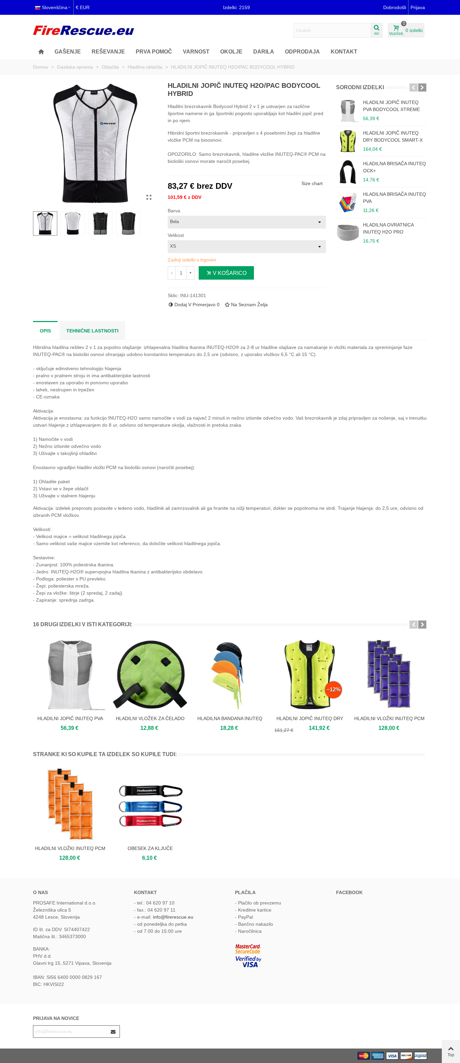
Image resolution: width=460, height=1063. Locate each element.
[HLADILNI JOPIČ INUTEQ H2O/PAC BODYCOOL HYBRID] (149, 197)
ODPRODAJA (302, 52)
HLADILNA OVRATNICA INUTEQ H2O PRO (388, 228)
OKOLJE (231, 52)
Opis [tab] (45, 330)
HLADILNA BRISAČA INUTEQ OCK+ (394, 167)
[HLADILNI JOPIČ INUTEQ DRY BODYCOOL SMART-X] (348, 141)
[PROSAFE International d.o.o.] (83, 30)
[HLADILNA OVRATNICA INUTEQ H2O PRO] (348, 233)
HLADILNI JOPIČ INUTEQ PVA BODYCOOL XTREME (391, 106)
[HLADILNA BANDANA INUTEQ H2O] (230, 674)
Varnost (196, 52)
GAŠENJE (68, 52)
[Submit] (113, 1031)
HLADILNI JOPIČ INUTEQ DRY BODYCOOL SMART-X (393, 136)
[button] (413, 87)
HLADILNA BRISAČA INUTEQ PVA (394, 197)
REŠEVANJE (108, 52)
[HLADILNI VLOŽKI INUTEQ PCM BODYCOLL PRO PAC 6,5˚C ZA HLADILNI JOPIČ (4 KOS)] (70, 804)
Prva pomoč (154, 52)
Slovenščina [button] (54, 7)
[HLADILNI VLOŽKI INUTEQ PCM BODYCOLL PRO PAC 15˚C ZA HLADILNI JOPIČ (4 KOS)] (389, 674)
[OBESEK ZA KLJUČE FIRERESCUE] (150, 804)
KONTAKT (344, 52)
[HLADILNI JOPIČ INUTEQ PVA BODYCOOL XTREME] (348, 110)
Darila (263, 52)
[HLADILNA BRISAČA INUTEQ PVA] (348, 202)
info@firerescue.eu (173, 917)
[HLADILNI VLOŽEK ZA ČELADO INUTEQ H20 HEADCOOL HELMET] (150, 674)
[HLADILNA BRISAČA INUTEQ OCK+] (348, 172)
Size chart (312, 183)
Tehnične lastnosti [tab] (92, 330)
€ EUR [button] (83, 7)
